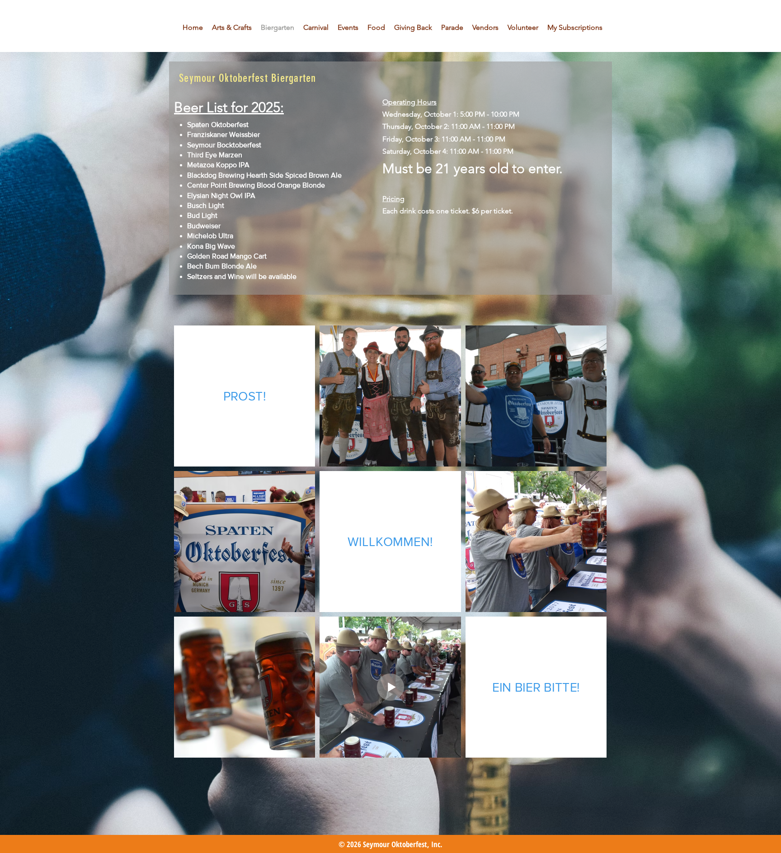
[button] (348, 27)
